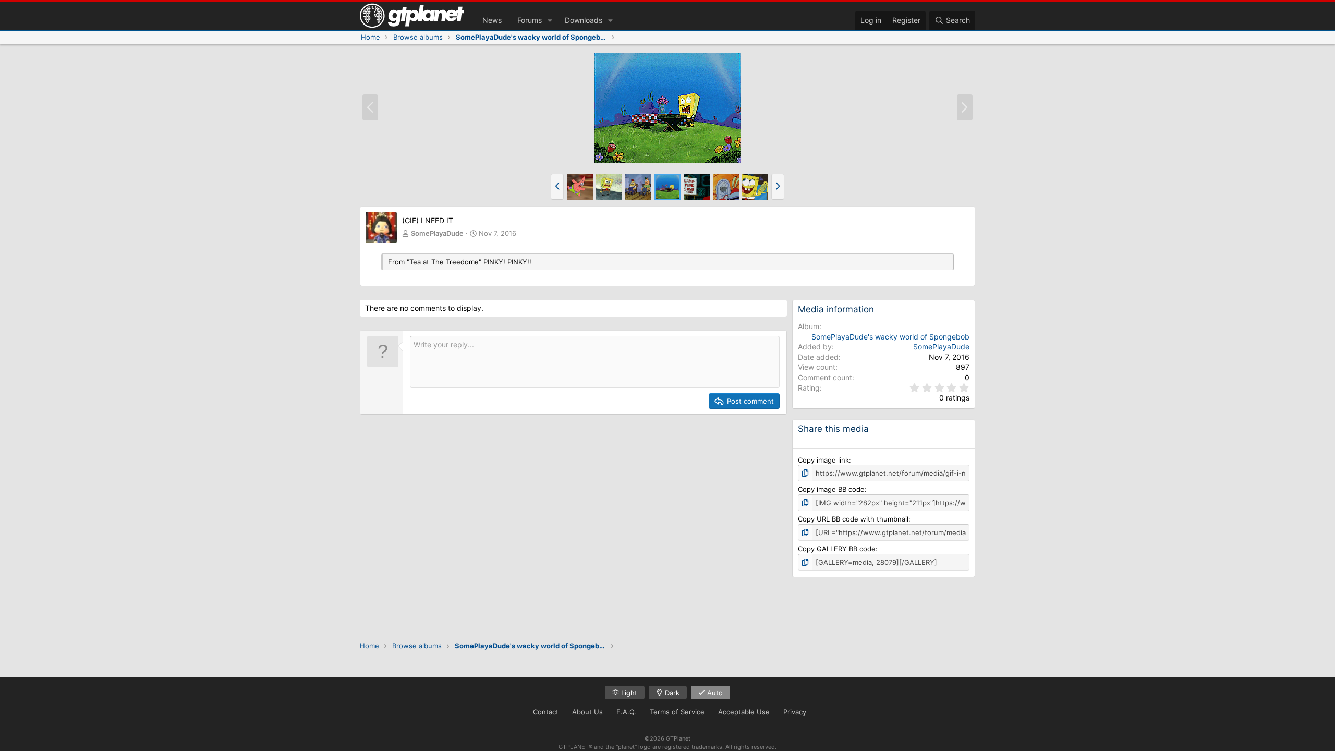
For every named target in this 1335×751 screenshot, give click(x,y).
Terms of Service (677, 712)
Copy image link (823, 460)
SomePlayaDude (437, 233)
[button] (550, 20)
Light (628, 692)
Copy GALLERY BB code (837, 548)
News (492, 20)
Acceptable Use (744, 712)
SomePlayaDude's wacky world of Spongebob (890, 336)
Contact (546, 712)
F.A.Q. (626, 712)
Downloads (583, 20)
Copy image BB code (831, 489)
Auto (714, 692)
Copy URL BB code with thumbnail (853, 519)
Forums (529, 20)
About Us (587, 712)
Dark (671, 692)
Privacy (794, 712)
